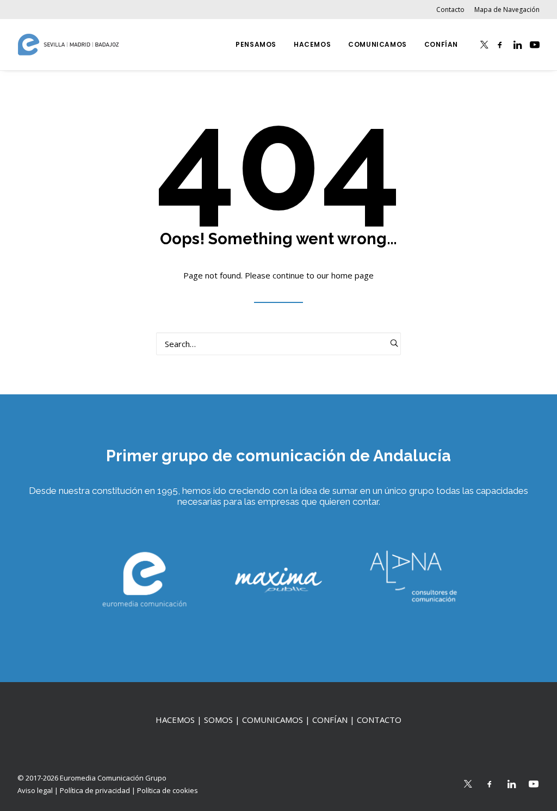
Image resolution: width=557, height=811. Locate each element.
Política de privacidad (95, 790)
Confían (441, 44)
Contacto (450, 9)
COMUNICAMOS (272, 719)
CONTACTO (379, 719)
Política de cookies (167, 790)
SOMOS (218, 719)
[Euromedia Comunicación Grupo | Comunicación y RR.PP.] (68, 44)
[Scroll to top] (21, 756)
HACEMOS (175, 719)
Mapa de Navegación (507, 9)
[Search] (278, 343)
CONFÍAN (330, 719)
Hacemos (312, 44)
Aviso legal (35, 790)
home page (352, 275)
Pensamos (256, 44)
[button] (484, 44)
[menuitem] (452, 9)
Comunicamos (377, 44)
